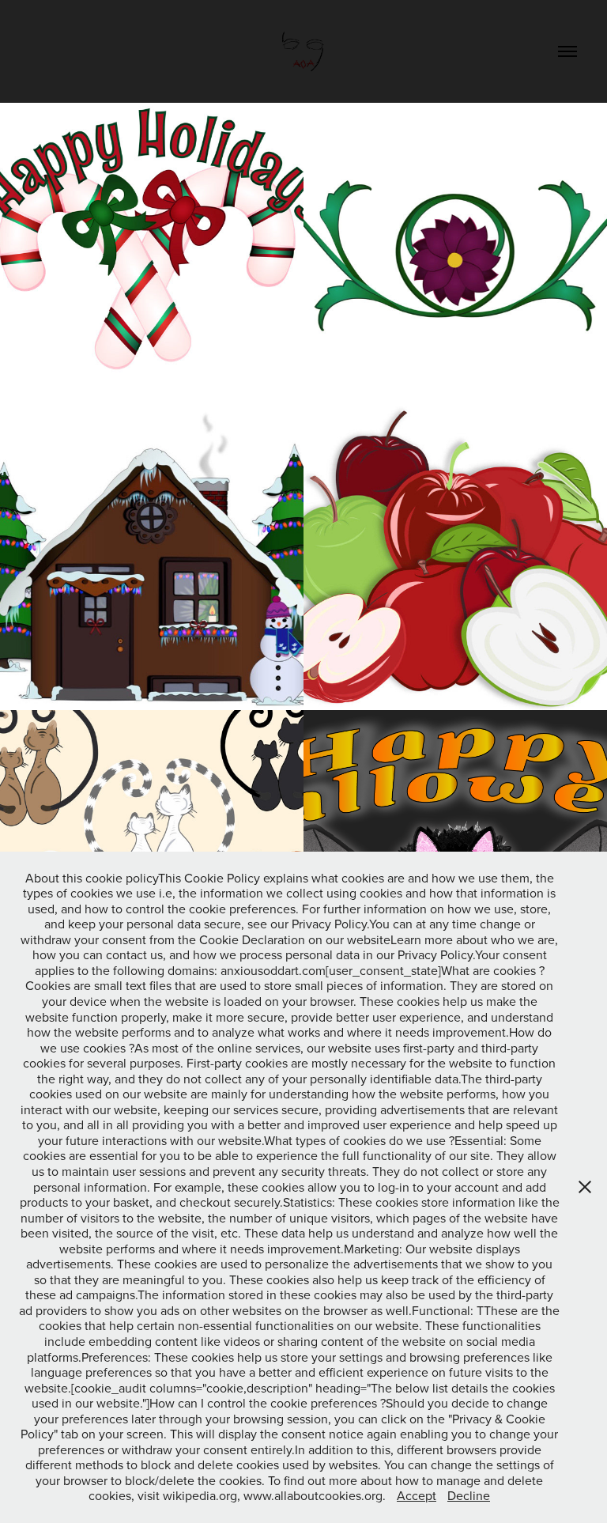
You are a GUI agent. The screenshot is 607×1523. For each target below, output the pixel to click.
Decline (468, 1495)
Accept (416, 1495)
